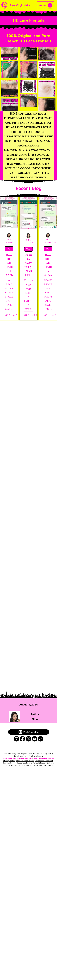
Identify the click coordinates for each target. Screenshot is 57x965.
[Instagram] (16, 738)
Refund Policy (9, 763)
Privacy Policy (9, 760)
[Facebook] (22, 738)
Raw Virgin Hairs (20, 5)
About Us (37, 765)
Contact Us (47, 765)
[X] (28, 738)
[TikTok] (40, 738)
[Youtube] (34, 738)
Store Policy (27, 765)
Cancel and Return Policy (27, 763)
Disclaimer (16, 765)
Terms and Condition (44, 760)
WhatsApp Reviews (10, 248)
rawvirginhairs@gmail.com (31, 756)
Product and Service (25, 760)
